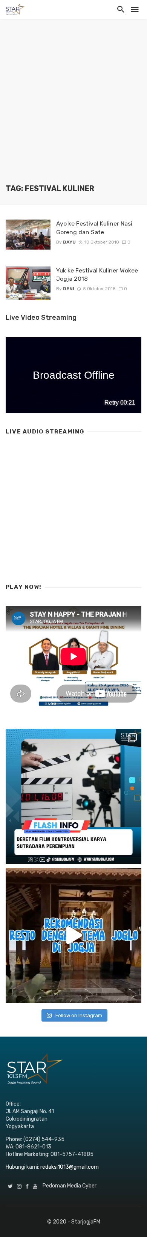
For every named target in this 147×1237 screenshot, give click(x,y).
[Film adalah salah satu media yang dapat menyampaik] (73, 796)
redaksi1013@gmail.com (69, 1167)
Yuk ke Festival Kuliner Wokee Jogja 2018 (97, 274)
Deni (68, 288)
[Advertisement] (73, 107)
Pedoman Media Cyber (69, 1186)
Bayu (69, 242)
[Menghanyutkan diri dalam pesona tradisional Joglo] (73, 935)
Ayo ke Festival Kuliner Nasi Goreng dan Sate (94, 227)
